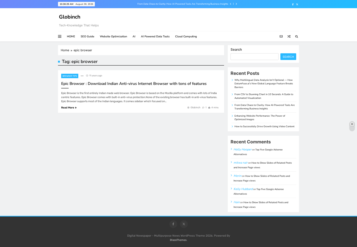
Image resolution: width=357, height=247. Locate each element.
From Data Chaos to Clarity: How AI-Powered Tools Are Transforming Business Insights (182, 3)
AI (134, 36)
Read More (67, 107)
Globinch (69, 16)
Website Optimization (113, 36)
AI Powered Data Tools (155, 36)
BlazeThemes (178, 240)
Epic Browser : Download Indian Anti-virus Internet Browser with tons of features (134, 83)
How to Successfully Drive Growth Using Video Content (264, 126)
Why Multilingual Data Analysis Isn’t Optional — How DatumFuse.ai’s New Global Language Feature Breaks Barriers (263, 83)
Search (236, 49)
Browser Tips (69, 76)
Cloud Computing (186, 36)
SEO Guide (87, 36)
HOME (71, 36)
